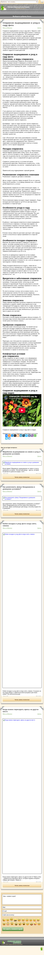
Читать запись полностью (22, 477)
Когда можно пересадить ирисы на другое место (20, 711)
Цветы (39, 28)
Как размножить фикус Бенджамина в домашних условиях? (19, 488)
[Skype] (6, 438)
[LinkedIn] (21, 435)
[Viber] (32, 435)
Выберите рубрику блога (22, 16)
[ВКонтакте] (6, 435)
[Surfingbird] (26, 435)
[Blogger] (18, 435)
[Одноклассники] (9, 435)
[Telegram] (9, 438)
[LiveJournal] (23, 435)
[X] (15, 435)
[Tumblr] (29, 435)
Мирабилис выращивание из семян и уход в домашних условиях (21, 453)
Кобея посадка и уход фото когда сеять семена (19, 525)
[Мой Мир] (12, 435)
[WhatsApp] (35, 435)
